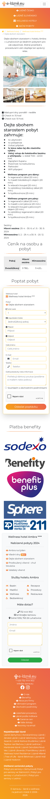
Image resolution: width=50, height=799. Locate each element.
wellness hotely (26, 21)
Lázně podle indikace (26, 716)
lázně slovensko (26, 15)
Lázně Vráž (40, 756)
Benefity (26, 697)
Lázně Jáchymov (12, 735)
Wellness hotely (13, 31)
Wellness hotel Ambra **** (32, 31)
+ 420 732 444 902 (25, 680)
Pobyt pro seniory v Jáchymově (20, 769)
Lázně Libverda (16, 750)
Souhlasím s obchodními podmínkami (27, 388)
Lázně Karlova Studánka (25, 741)
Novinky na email (26, 725)
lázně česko (26, 10)
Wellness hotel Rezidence (17, 753)
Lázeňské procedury (26, 713)
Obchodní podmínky (26, 707)
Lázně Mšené (39, 753)
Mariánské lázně (12, 747)
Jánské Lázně (11, 738)
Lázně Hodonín (13, 760)
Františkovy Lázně (35, 750)
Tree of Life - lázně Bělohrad (19, 756)
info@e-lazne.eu (25, 683)
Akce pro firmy (26, 700)
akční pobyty (26, 26)
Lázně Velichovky (28, 738)
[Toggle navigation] (44, 4)
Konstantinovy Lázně (33, 735)
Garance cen (26, 719)
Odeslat (25, 660)
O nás (26, 694)
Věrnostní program (26, 704)
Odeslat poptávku (26, 406)
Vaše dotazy (26, 722)
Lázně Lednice (33, 744)
